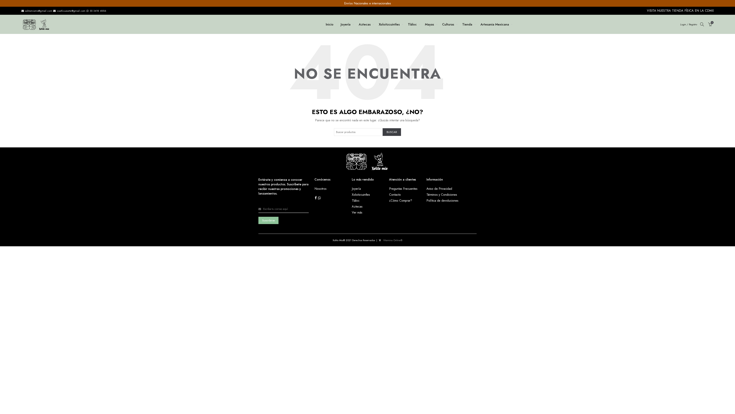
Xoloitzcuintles (389, 24)
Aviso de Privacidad (439, 188)
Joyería (345, 24)
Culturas (448, 24)
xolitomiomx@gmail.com (38, 11)
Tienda (467, 24)
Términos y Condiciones (441, 194)
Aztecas (365, 24)
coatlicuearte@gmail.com (71, 11)
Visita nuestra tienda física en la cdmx (680, 10)
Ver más (357, 212)
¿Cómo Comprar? (400, 200)
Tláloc (412, 24)
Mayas (429, 24)
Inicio (329, 24)
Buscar (392, 132)
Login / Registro (688, 24)
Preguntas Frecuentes (403, 188)
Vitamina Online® (392, 240)
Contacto (395, 194)
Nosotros (320, 188)
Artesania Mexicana (494, 24)
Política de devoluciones (442, 200)
